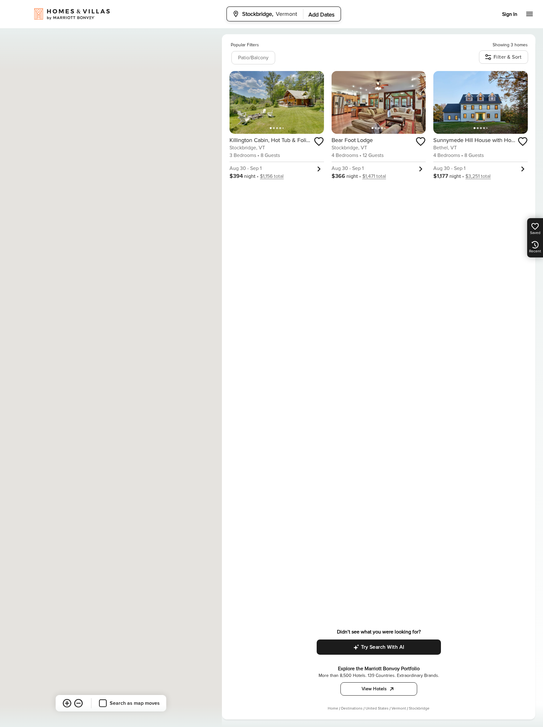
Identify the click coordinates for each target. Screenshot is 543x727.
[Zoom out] (79, 703)
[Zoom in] (67, 703)
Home (333, 708)
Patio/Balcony (253, 58)
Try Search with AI (382, 647)
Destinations (352, 708)
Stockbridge (419, 708)
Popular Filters (245, 45)
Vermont (398, 708)
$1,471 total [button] (374, 176)
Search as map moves (135, 703)
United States (377, 708)
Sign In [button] (509, 14)
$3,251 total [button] (478, 176)
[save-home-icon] (319, 141)
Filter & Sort (508, 57)
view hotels (374, 688)
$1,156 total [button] (272, 176)
